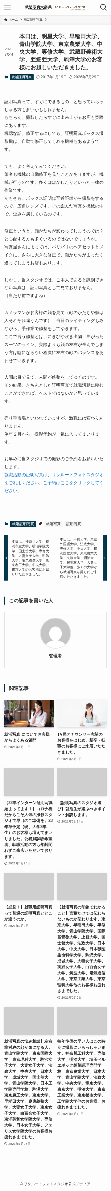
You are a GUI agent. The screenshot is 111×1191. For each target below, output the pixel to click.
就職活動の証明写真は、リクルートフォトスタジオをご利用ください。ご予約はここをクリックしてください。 (54, 482)
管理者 (55, 655)
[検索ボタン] (103, 7)
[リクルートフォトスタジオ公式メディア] (55, 7)
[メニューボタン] (7, 7)
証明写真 (73, 524)
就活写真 (53, 524)
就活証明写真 (21, 77)
